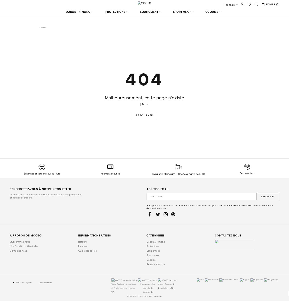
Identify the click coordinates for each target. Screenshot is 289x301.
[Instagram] (166, 215)
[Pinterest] (173, 215)
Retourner (144, 115)
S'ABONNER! (268, 196)
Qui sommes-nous (20, 241)
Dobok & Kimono (155, 241)
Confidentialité (45, 282)
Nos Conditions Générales (24, 246)
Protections (152, 246)
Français (230, 4)
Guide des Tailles (87, 250)
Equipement (153, 250)
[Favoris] (249, 4)
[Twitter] (158, 215)
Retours (82, 241)
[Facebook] (150, 215)
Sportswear (152, 255)
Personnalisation (155, 264)
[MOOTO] (144, 3)
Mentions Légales (24, 282)
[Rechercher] (256, 4)
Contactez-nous (18, 250)
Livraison (83, 246)
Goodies (151, 259)
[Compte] (242, 5)
